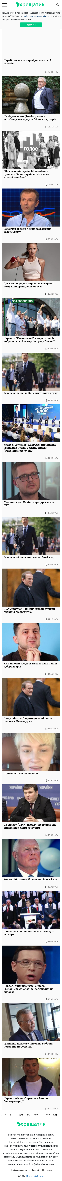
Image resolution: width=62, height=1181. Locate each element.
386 (28, 1115)
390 (48, 1115)
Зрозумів (31, 24)
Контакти (47, 1170)
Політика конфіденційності (24, 1170)
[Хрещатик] (30, 4)
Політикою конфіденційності (36, 16)
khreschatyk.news (35, 1176)
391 (55, 1115)
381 (21, 1115)
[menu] (4, 5)
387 (36, 1115)
